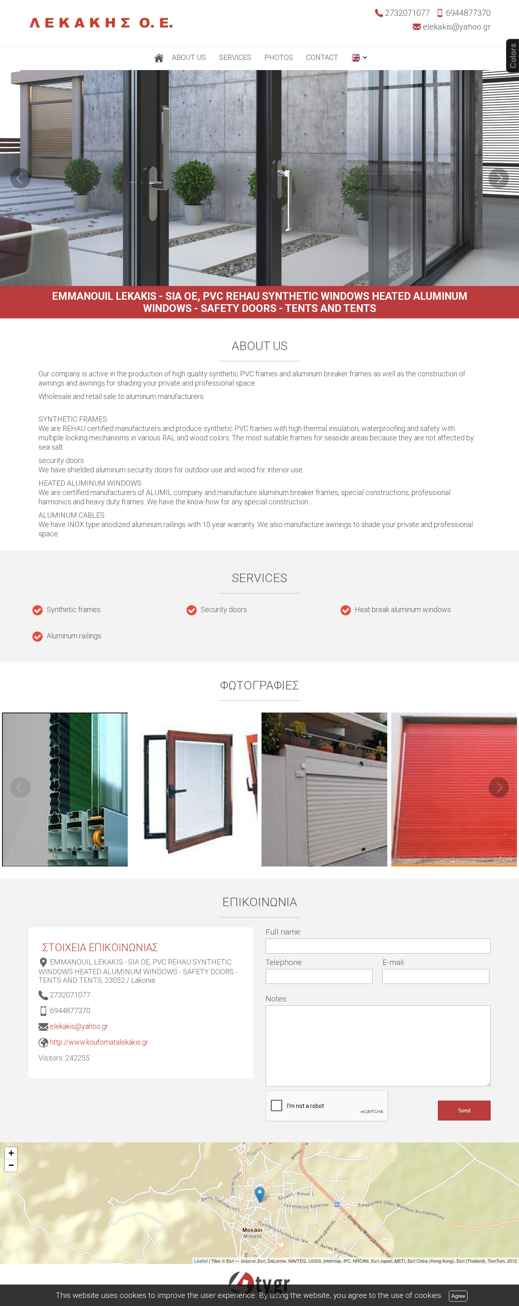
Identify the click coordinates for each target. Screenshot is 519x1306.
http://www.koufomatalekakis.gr (99, 1042)
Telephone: (284, 962)
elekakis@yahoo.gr (79, 1026)
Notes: (276, 998)
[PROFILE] (158, 58)
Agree (458, 1296)
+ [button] (11, 1153)
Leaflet (201, 1260)
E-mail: (393, 962)
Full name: (283, 932)
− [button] (11, 1165)
